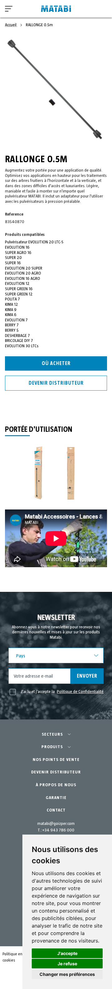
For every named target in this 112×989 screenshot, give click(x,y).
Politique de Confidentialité (80, 691)
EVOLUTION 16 (17, 247)
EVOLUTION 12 (17, 283)
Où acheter (56, 363)
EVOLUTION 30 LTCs (22, 346)
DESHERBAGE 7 (17, 336)
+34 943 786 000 (58, 830)
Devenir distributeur (56, 383)
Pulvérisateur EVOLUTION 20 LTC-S (34, 242)
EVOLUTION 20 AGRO (23, 273)
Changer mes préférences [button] (67, 974)
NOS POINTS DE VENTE (56, 760)
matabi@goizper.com (56, 823)
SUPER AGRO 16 (18, 253)
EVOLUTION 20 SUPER (23, 268)
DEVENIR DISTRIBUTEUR (56, 772)
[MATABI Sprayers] (56, 9)
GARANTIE (56, 798)
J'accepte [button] (67, 953)
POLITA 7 (12, 299)
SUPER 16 (13, 263)
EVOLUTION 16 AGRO (22, 278)
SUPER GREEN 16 (19, 289)
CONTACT (56, 810)
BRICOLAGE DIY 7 (19, 341)
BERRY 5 (12, 330)
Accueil (11, 25)
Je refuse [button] (67, 963)
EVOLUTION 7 (16, 320)
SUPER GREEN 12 (19, 294)
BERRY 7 (12, 325)
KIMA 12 (11, 304)
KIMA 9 (10, 310)
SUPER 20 (13, 258)
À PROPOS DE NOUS (56, 785)
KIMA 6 (10, 315)
